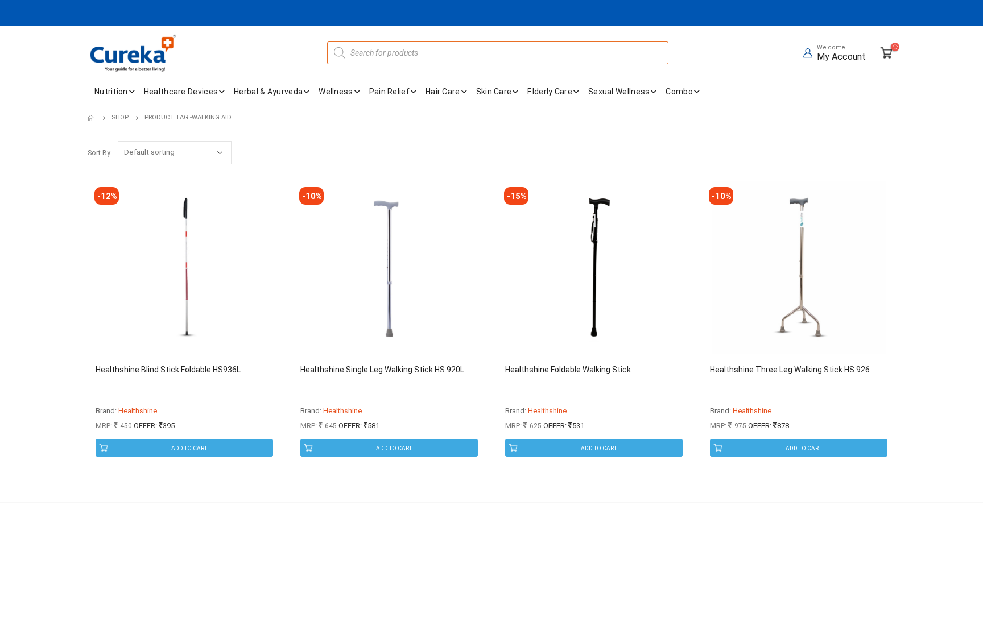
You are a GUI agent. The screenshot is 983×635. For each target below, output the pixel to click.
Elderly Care (549, 91)
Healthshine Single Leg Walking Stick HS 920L (382, 369)
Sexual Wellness (619, 91)
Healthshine (137, 410)
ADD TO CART (189, 448)
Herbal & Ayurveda (268, 91)
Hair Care (443, 91)
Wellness (336, 91)
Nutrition (111, 91)
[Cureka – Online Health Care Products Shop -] (133, 53)
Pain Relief (389, 91)
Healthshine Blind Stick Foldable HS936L (168, 369)
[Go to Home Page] (92, 117)
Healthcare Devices (181, 91)
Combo (679, 91)
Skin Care (494, 91)
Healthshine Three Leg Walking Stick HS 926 (790, 369)
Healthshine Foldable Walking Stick (568, 369)
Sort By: (100, 153)
